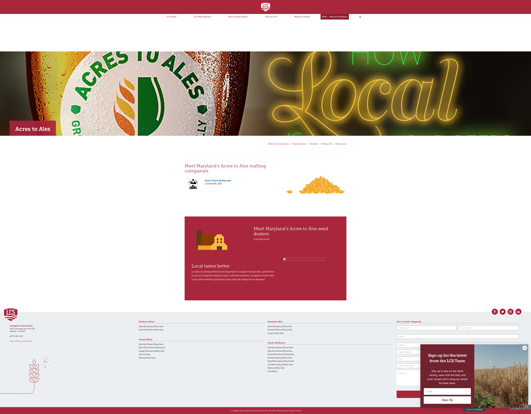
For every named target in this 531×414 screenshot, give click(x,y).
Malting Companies (278, 144)
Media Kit (327, 144)
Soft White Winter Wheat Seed (280, 348)
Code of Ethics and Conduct (21, 341)
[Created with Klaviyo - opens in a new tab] (474, 409)
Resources (340, 144)
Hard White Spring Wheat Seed (281, 361)
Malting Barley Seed (147, 358)
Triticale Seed (144, 354)
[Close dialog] (524, 347)
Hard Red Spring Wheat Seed (151, 326)
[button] (360, 16)
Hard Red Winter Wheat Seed (151, 330)
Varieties (314, 144)
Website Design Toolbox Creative (289, 411)
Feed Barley (272, 371)
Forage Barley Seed (276, 333)
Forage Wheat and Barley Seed (151, 351)
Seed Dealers (299, 144)
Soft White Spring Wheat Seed (280, 365)
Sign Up (447, 400)
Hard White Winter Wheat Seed (152, 348)
